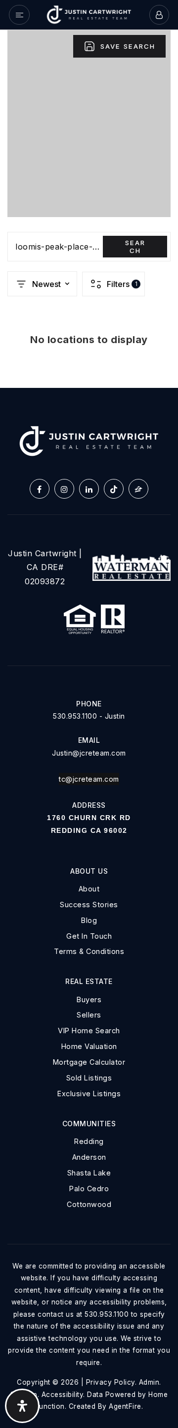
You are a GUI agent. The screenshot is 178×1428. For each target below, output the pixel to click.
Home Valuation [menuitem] (89, 1046)
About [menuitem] (89, 889)
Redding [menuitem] (89, 1141)
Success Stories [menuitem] (89, 904)
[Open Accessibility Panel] (22, 1406)
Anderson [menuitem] (89, 1157)
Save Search (127, 46)
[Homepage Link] (89, 14)
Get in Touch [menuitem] (89, 936)
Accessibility (63, 1394)
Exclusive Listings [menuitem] (89, 1093)
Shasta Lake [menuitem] (89, 1173)
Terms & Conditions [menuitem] (89, 951)
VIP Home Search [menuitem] (89, 1030)
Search (135, 247)
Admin (149, 1382)
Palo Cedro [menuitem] (89, 1188)
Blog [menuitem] (89, 920)
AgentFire (125, 1406)
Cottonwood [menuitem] (89, 1204)
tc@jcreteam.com (89, 779)
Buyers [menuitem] (89, 999)
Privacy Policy (110, 1382)
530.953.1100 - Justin (89, 716)
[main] (89, 209)
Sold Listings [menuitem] (89, 1078)
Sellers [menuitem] (89, 1015)
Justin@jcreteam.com (89, 753)
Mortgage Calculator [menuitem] (89, 1062)
